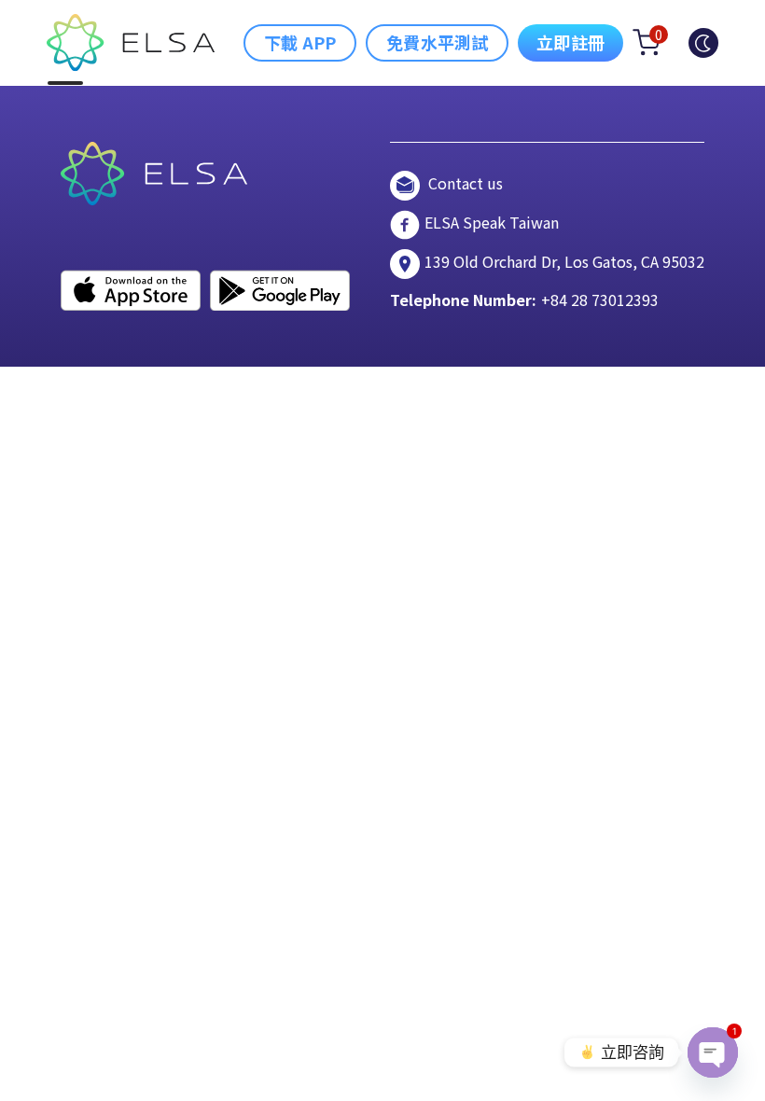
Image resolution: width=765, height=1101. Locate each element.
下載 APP (300, 42)
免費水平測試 (437, 42)
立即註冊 (570, 42)
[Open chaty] (713, 1052)
